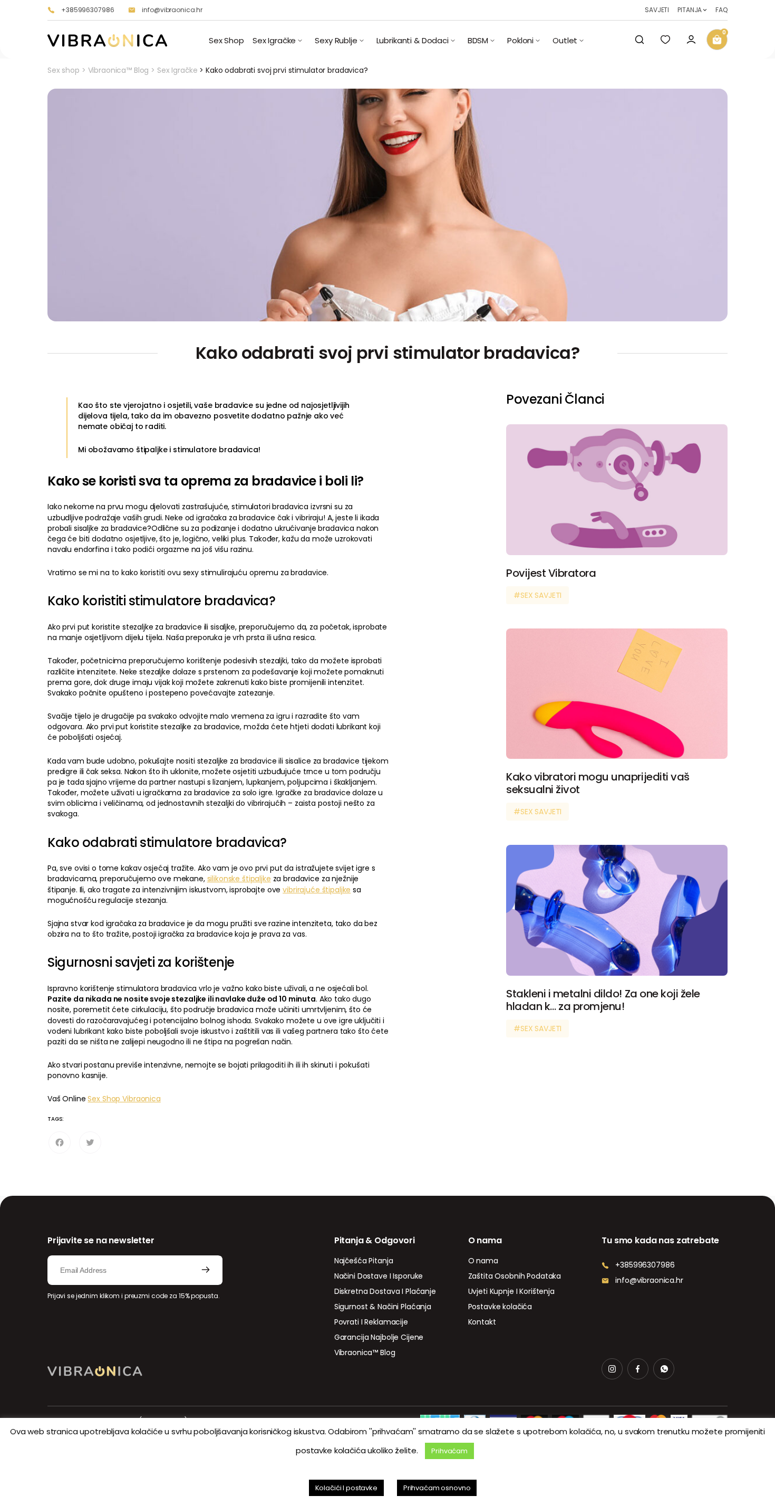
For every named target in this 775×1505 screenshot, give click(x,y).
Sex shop (63, 70)
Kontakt (482, 1322)
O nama (483, 1260)
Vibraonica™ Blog (118, 70)
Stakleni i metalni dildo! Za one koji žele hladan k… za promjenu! (603, 1000)
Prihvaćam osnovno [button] (437, 1488)
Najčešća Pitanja (363, 1260)
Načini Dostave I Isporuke (378, 1276)
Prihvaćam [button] (449, 1451)
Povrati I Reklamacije (371, 1322)
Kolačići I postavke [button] (346, 1488)
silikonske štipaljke (239, 878)
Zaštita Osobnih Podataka (514, 1276)
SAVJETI (657, 10)
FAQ (721, 10)
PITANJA (689, 10)
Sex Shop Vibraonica (124, 1098)
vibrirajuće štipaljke (317, 889)
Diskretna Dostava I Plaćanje (385, 1291)
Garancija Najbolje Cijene (379, 1337)
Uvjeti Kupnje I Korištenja (511, 1291)
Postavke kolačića (500, 1306)
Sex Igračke (177, 70)
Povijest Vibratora (551, 573)
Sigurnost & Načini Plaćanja (382, 1306)
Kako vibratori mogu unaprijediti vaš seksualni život (598, 783)
